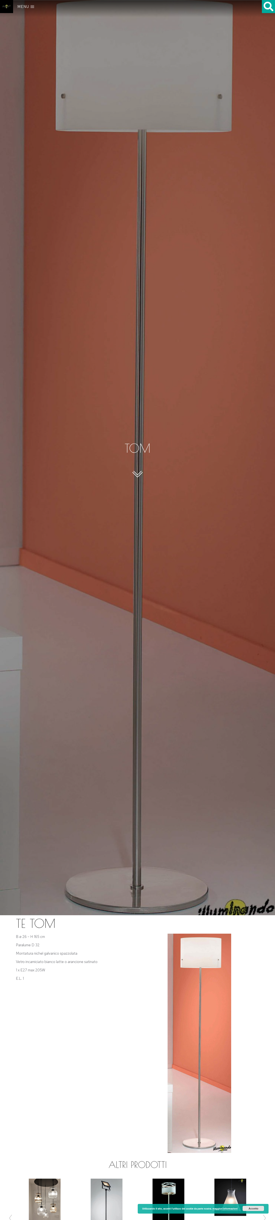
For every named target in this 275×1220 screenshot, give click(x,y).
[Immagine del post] (230, 1197)
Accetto (253, 1208)
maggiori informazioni (225, 1208)
